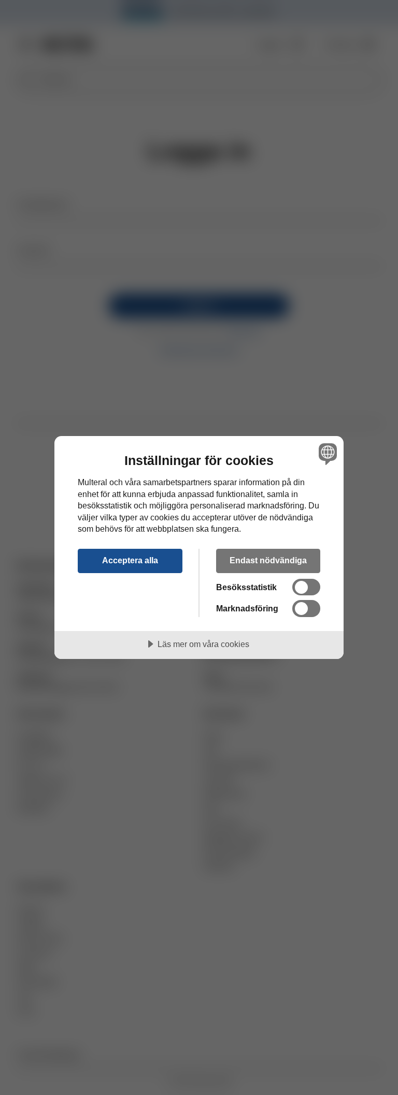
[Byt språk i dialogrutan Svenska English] (326, 453)
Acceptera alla (130, 560)
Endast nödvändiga (268, 560)
